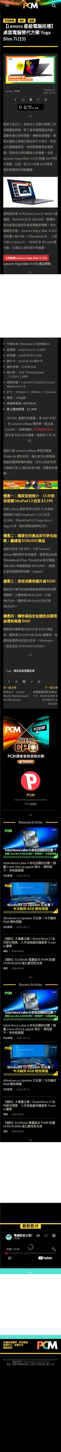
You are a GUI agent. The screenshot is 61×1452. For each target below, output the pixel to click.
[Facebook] (15, 99)
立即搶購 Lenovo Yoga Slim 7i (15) (26, 258)
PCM (17, 91)
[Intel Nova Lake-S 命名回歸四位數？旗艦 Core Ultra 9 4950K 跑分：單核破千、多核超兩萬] (30, 842)
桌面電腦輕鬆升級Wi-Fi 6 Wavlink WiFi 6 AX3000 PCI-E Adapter (45, 697)
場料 (21, 20)
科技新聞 (9, 20)
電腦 (31, 20)
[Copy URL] (38, 99)
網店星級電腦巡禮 (24, 670)
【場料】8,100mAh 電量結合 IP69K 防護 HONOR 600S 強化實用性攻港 (30, 961)
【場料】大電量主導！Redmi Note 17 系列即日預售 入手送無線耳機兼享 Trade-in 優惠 (30, 942)
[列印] (45, 99)
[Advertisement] (30, 306)
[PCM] (30, 781)
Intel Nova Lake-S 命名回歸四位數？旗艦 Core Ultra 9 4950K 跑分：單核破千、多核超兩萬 (29, 866)
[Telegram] (30, 99)
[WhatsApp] (23, 99)
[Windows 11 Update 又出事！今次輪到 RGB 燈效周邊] (30, 897)
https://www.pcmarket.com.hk (30, 799)
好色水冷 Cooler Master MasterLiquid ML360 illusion (15, 696)
